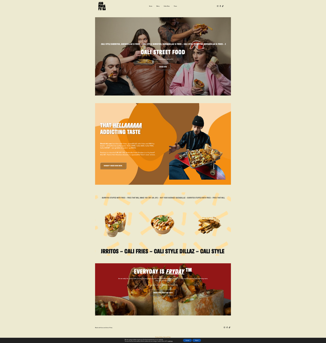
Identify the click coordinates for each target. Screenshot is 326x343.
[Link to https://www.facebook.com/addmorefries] (220, 6)
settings (170, 341)
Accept (187, 340)
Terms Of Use (167, 337)
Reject (196, 340)
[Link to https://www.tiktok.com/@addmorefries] (223, 6)
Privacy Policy (159, 337)
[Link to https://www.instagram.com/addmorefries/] (217, 6)
